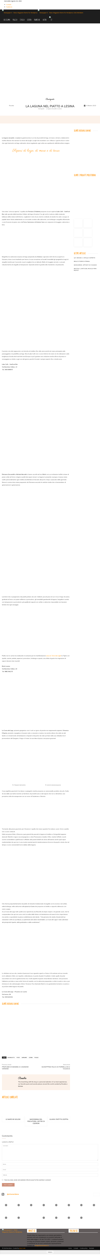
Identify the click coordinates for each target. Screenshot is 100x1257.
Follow (97, 1194)
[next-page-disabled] (78, 274)
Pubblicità (9, 7)
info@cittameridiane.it (42, 1245)
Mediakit (91, 1248)
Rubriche (37, 20)
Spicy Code (22, 1248)
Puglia (15, 20)
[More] (67, 120)
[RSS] (32, 1)
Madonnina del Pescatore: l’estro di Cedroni (36, 1121)
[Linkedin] (63, 120)
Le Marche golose (13, 1119)
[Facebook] (26, 1)
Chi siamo (7, 20)
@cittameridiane (13, 1194)
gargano (24, 1057)
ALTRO (44, 20)
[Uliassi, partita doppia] (59, 1109)
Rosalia (11, 105)
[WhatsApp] (58, 120)
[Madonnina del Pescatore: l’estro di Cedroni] (36, 1109)
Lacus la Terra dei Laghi (53, 656)
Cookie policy (83, 1248)
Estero (29, 20)
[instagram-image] (6, 1205)
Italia (22, 20)
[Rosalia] (6, 106)
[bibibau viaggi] (36, 1024)
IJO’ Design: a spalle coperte (84, 258)
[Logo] (20, 13)
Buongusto (50, 99)
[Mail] (29, 1)
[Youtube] (34, 1)
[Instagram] (27, 1)
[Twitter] (33, 1)
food (18, 1057)
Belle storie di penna (82, 261)
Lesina (31, 1057)
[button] (95, 13)
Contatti (8, 4)
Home (70, 1248)
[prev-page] (75, 274)
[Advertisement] (50, 38)
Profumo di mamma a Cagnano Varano (15, 1068)
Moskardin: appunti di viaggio (85, 265)
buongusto (11, 1057)
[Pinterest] (30, 1)
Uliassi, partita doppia (59, 1119)
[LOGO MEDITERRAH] (86, 196)
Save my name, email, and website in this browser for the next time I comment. (27, 1180)
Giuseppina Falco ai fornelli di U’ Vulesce (56, 1068)
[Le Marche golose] (13, 1109)
